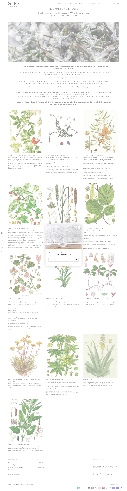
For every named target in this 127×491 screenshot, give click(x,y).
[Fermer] (79, 227)
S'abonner (74, 259)
